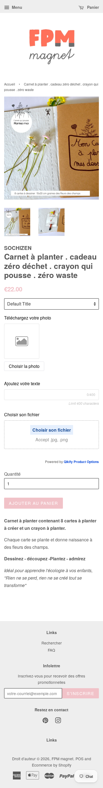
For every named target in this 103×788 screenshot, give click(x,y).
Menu (16, 7)
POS (79, 758)
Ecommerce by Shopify (51, 765)
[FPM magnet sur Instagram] (58, 721)
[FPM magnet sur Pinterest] (45, 721)
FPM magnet (62, 758)
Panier (92, 7)
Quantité (12, 474)
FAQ (51, 650)
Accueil (9, 84)
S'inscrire (80, 693)
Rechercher (51, 643)
